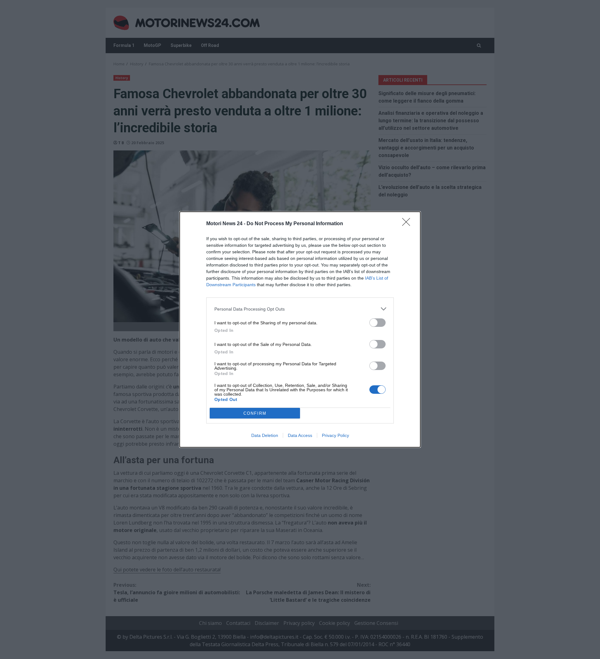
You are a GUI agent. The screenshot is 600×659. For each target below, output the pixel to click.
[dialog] (300, 329)
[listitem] (300, 309)
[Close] (408, 224)
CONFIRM (255, 413)
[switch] (377, 322)
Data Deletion (264, 435)
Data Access (300, 435)
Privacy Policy (335, 435)
